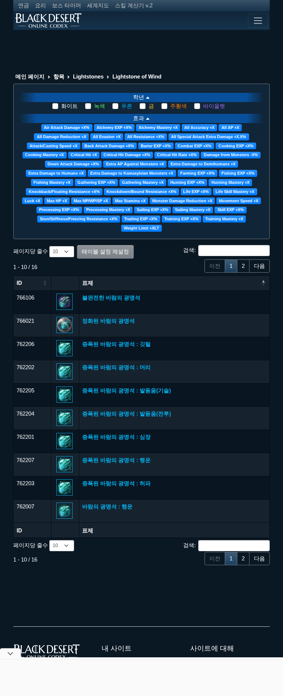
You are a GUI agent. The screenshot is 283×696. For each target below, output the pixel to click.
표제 (87, 283)
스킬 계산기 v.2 (134, 5)
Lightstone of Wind (136, 76)
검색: (189, 250)
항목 (58, 76)
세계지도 (98, 5)
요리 (40, 5)
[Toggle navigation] (258, 21)
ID (19, 283)
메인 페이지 (30, 76)
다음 (259, 266)
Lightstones (88, 76)
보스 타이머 (66, 5)
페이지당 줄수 (31, 251)
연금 (23, 5)
